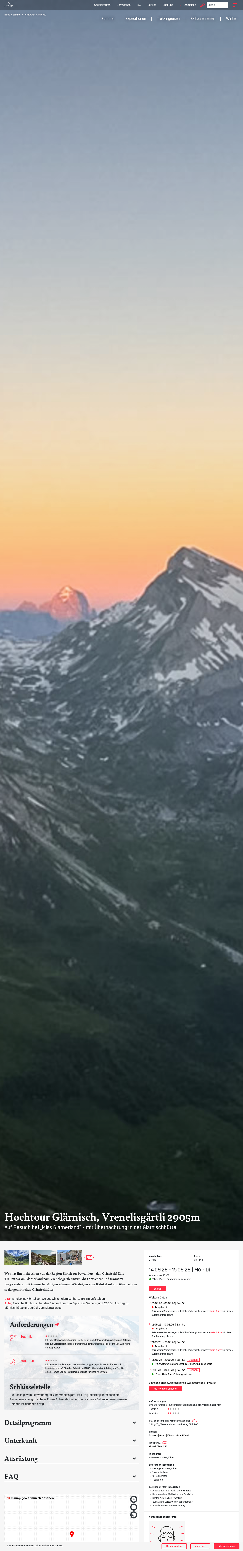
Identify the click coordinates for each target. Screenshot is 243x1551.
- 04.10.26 (168, 1370)
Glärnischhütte (43, 1289)
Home (7, 15)
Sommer (108, 18)
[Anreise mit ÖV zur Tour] (164, 1442)
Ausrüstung (21, 1458)
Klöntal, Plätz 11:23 (158, 1446)
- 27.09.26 (168, 1359)
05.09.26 (157, 1303)
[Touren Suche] (202, 5)
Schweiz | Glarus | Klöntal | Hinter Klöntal (169, 1435)
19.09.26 (156, 1342)
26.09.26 (157, 1359)
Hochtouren (29, 15)
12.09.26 (156, 1324)
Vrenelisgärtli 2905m (65, 1279)
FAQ (139, 5)
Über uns (168, 5)
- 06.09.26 (169, 1303)
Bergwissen (124, 5)
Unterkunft (20, 1440)
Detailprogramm (27, 1422)
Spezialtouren (102, 5)
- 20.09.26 (169, 1342)
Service (152, 5)
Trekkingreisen (168, 18)
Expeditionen (136, 18)
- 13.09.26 (168, 1324)
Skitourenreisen (203, 18)
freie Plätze (216, 1311)
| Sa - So (180, 1303)
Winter (231, 18)
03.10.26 (156, 1370)
